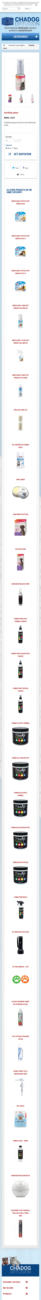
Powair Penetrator (20, 897)
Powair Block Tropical (20, 862)
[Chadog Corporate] (20, 21)
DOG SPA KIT (20, 1106)
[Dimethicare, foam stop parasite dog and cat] (20, 321)
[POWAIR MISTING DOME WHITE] (20, 1188)
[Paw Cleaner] (20, 492)
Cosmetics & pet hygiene (17, 45)
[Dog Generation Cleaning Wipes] (20, 460)
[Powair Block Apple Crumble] (20, 808)
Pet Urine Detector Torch (20, 932)
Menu (27, 9)
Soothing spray (20, 549)
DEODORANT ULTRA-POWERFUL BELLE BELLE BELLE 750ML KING (20, 1213)
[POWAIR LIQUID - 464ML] (20, 1154)
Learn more (28, 5)
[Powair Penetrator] (20, 910)
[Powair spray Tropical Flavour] (20, 704)
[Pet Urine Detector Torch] (20, 945)
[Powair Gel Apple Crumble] (20, 736)
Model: (7, 118)
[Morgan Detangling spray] (20, 597)
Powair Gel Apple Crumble (20, 723)
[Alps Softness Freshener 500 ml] (20, 1052)
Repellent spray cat (20, 410)
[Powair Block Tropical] (20, 875)
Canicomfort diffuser (20, 514)
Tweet (16, 168)
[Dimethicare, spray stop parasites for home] (20, 391)
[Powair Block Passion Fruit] (20, 840)
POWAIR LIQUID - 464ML (20, 1141)
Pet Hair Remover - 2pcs (20, 967)
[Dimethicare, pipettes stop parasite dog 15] (20, 251)
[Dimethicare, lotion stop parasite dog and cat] (20, 356)
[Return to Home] (4, 45)
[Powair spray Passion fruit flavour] (20, 669)
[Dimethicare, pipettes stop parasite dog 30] (20, 286)
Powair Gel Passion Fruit (20, 758)
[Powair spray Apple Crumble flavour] (20, 634)
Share (26, 168)
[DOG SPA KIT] (20, 1119)
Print (22, 175)
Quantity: (9, 137)
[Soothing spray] (10, 98)
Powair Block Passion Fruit (20, 828)
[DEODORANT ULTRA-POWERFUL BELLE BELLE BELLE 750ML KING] (20, 1229)
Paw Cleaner (20, 480)
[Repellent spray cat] (20, 423)
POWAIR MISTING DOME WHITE (20, 1176)
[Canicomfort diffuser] (20, 527)
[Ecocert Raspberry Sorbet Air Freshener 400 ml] (20, 1017)
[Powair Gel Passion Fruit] (20, 771)
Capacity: (9, 145)
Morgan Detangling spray (20, 584)
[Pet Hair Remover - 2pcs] (20, 980)
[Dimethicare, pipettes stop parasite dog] (20, 217)
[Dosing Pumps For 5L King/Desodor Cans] (20, 1087)
